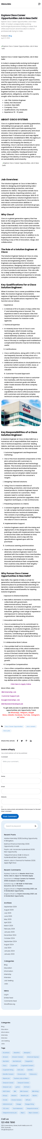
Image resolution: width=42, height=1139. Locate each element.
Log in (6, 994)
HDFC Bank (6, 1091)
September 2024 (10, 941)
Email (3, 787)
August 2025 (9, 910)
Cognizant (14, 1065)
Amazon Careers (17, 1057)
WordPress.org (9, 1004)
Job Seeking (8, 980)
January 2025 (9, 932)
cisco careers (30, 726)
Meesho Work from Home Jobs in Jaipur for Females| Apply (19, 875)
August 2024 (9, 944)
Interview (7, 977)
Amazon (5, 1057)
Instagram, (35, 715)
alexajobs (27, 1053)
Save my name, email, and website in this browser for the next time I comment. (21, 810)
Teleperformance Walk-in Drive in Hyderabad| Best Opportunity (16, 856)
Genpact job (7, 1087)
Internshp (7, 974)
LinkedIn (10, 715)
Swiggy (18, 1104)
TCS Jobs (6, 1108)
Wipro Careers (33, 1113)
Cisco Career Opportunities (14, 726)
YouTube (26, 715)
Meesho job (24, 1095)
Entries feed (8, 998)
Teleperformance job (10, 1113)
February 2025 (9, 929)
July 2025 (7, 913)
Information (8, 971)
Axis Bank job (17, 1061)
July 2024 (7, 948)
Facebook (18, 715)
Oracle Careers (16, 1100)
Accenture (6, 1053)
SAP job (28, 1100)
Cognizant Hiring (8, 1070)
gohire (18, 1087)
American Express (33, 1057)
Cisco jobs (6, 731)
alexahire (17, 1053)
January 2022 (9, 954)
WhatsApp (15, 712)
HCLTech (26, 1087)
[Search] (35, 826)
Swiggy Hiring (29, 1104)
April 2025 (7, 922)
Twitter (21, 717)
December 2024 (10, 935)
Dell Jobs (20, 1070)
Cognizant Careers (27, 1065)
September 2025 (10, 907)
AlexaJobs (6, 4)
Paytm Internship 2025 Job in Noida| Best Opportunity (20, 890)
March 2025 (8, 925)
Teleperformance (32, 1108)
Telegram (23, 712)
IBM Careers (24, 1091)
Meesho (14, 1095)
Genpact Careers (23, 1083)
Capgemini (28, 1061)
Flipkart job (6, 1078)
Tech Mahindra (17, 1108)
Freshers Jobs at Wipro (21, 1078)
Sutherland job (7, 1104)
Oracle (5, 1100)
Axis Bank (6, 1061)
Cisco (4, 1065)
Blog (10, 36)
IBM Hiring (35, 1091)
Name (3, 776)
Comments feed (10, 1001)
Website (3, 797)
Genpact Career (8, 1083)
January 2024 (9, 951)
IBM (15, 1091)
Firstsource (33, 1074)
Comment (4, 757)
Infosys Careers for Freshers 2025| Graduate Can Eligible (19, 880)
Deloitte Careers (8, 1074)
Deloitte (30, 1070)
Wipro (23, 1113)
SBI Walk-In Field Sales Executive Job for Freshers (18, 885)
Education (8, 968)
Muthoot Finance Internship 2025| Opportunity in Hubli (16, 845)
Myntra (35, 1095)
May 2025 (7, 919)
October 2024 (9, 938)
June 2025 (8, 916)
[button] (39, 4)
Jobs (6, 984)
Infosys (5, 1095)
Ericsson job (21, 1074)
